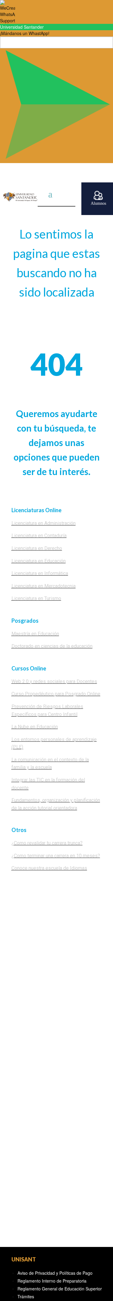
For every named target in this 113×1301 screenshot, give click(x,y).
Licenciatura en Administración (43, 523)
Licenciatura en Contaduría (39, 535)
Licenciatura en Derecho (36, 548)
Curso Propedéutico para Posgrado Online (55, 694)
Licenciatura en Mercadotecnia (43, 586)
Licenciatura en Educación (38, 561)
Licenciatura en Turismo (36, 598)
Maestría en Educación (35, 634)
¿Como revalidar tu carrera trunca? (47, 843)
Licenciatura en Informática (39, 573)
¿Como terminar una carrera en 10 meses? (55, 856)
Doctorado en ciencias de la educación (52, 646)
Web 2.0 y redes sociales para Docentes (54, 681)
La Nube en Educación (34, 727)
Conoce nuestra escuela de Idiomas (49, 868)
